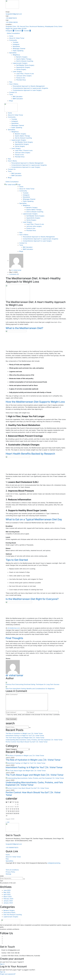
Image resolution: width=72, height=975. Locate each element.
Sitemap (8, 874)
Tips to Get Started (17, 559)
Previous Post (10, 684)
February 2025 (8, 899)
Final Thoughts (14, 638)
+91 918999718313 (12, 847)
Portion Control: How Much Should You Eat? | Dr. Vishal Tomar (27, 742)
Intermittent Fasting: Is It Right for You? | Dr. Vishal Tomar (25, 735)
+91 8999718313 (11, 18)
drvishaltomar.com (14, 628)
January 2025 (8, 901)
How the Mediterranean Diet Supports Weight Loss (35, 401)
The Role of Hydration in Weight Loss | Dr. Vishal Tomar (24, 733)
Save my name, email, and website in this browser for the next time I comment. (33, 714)
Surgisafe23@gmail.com (14, 14)
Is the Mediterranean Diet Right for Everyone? (32, 599)
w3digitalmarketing (53, 863)
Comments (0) (14, 274)
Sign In (2, 964)
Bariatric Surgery (9, 910)
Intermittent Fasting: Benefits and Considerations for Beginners (34, 688)
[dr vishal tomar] (10, 184)
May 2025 (7, 892)
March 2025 (8, 896)
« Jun (7, 822)
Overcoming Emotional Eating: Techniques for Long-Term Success (37, 684)
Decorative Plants (9, 912)
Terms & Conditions (12, 870)
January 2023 (8, 903)
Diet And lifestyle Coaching (13, 914)
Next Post (9, 688)
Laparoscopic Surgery (11, 917)
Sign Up (2, 972)
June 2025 (7, 890)
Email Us (4, 950)
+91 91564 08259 (12, 22)
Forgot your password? (7, 974)
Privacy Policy (10, 872)
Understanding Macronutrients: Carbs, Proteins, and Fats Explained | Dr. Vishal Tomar (34, 740)
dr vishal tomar (16, 270)
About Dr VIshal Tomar (13, 857)
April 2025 (7, 894)
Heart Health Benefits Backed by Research (30, 453)
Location (4, 955)
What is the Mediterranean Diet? (24, 328)
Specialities (9, 861)
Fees (7, 859)
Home (8, 855)
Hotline (3, 953)
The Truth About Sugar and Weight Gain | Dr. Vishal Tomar (25, 737)
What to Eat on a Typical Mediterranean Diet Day (34, 519)
